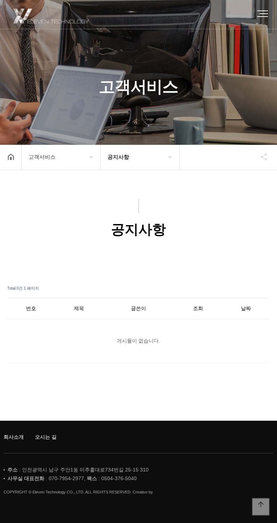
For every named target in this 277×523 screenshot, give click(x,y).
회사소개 (14, 437)
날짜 (246, 308)
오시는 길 (46, 437)
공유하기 (260, 157)
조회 (198, 308)
